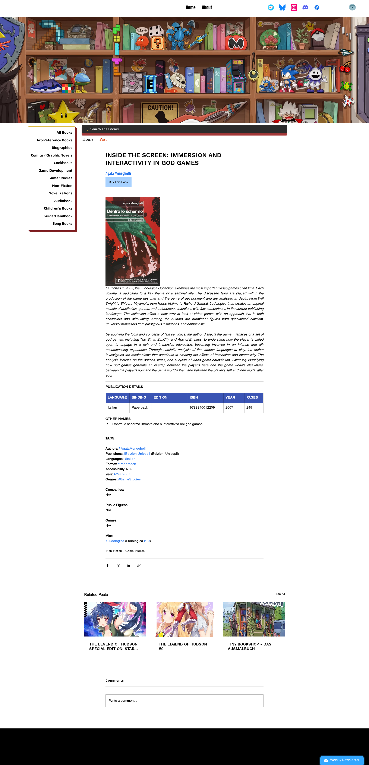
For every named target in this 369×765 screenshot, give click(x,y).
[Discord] (305, 7)
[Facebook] (317, 7)
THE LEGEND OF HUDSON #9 (183, 646)
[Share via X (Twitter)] (118, 565)
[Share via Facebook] (107, 565)
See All (280, 593)
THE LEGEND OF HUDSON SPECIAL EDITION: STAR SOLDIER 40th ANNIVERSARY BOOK (113, 646)
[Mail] (352, 7)
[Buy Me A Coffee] (271, 7)
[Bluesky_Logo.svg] (282, 7)
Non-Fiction (114, 550)
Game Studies (135, 550)
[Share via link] (139, 565)
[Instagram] (294, 7)
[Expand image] (132, 241)
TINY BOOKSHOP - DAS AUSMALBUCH (249, 646)
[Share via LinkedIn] (128, 565)
